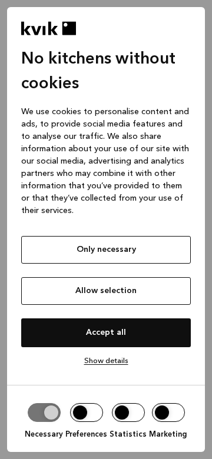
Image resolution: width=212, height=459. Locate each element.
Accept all (106, 332)
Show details (106, 361)
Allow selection (106, 291)
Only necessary (106, 249)
